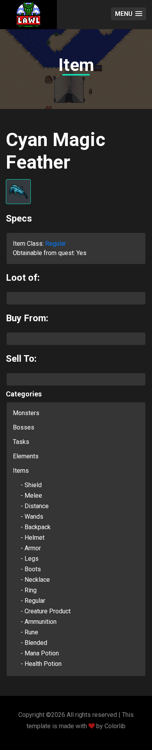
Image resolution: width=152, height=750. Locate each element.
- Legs (30, 558)
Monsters (26, 413)
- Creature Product (46, 611)
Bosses (23, 427)
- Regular (33, 600)
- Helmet (32, 537)
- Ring (29, 590)
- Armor (31, 548)
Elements (26, 456)
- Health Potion (41, 663)
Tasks (21, 441)
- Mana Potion (40, 653)
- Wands (32, 516)
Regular (55, 243)
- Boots (31, 569)
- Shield (31, 485)
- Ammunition (39, 621)
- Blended (34, 642)
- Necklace (35, 579)
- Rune (29, 632)
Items (21, 470)
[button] (128, 13)
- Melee (31, 495)
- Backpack (36, 527)
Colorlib (114, 726)
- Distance (35, 506)
